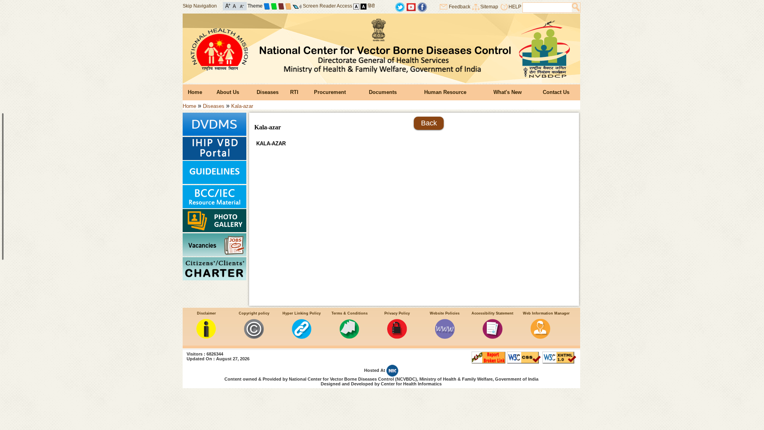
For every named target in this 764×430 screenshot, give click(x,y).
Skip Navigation (200, 6)
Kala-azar (242, 106)
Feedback (459, 7)
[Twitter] (400, 6)
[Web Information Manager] (540, 337)
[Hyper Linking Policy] (302, 337)
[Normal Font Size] (234, 5)
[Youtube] (411, 6)
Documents (383, 92)
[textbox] (547, 7)
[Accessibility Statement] (493, 337)
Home (195, 92)
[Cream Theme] (288, 6)
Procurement (330, 92)
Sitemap (489, 7)
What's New (507, 92)
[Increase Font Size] (227, 5)
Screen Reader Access (327, 6)
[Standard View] (356, 6)
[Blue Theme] (267, 6)
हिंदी (371, 6)
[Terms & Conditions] (349, 337)
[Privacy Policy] (397, 337)
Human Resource (445, 92)
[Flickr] (422, 6)
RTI (294, 92)
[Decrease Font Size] (241, 5)
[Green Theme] (274, 6)
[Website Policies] (445, 337)
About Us (227, 92)
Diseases (268, 92)
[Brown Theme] (281, 6)
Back (429, 123)
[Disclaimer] (206, 337)
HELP (515, 7)
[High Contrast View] (363, 6)
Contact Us (556, 92)
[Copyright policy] (254, 337)
